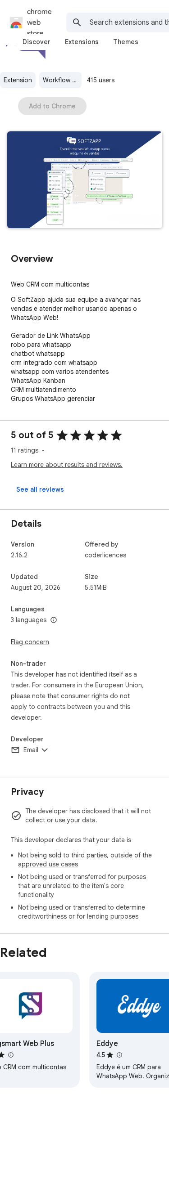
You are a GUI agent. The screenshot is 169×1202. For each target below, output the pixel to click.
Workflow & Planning (62, 80)
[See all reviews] (40, 489)
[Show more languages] (53, 620)
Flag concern (30, 642)
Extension (18, 80)
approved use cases (48, 864)
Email (30, 750)
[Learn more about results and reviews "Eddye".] (119, 1055)
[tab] (36, 42)
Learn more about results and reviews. (67, 465)
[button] (85, 180)
